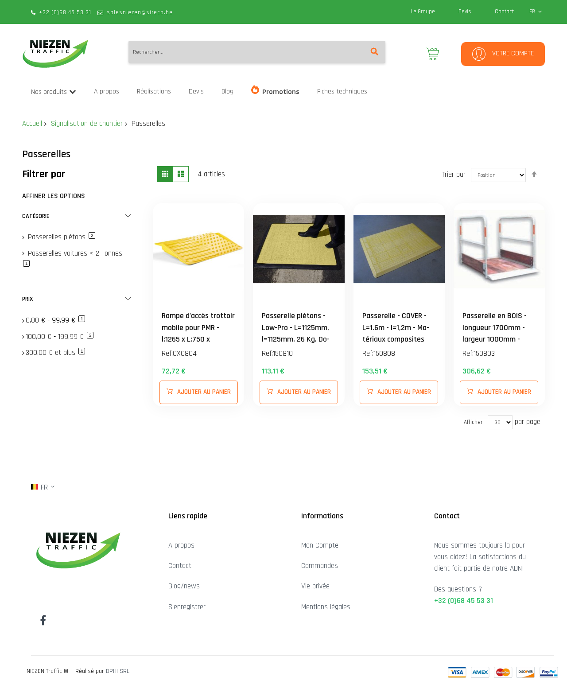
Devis (464, 11)
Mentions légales (325, 607)
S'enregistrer (187, 607)
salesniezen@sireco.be (140, 12)
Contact (504, 11)
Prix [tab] (27, 299)
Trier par (454, 174)
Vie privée (315, 586)
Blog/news (184, 586)
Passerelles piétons (60, 237)
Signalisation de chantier (87, 123)
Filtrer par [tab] (44, 174)
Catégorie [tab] (35, 216)
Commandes (319, 566)
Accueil (32, 123)
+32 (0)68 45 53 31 (65, 12)
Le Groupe (423, 11)
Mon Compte (319, 545)
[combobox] (256, 52)
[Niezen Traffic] (55, 53)
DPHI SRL (117, 671)
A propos (181, 545)
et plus (55, 353)
